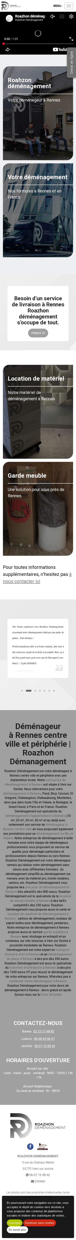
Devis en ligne (71, 62)
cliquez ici (38, 333)
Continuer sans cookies (39, 1222)
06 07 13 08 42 (39, 1175)
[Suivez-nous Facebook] (30, 1146)
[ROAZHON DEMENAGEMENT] (11, 6)
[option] (38, 648)
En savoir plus (17, 1229)
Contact (40, 1181)
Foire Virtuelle (51, 994)
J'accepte (14, 1222)
